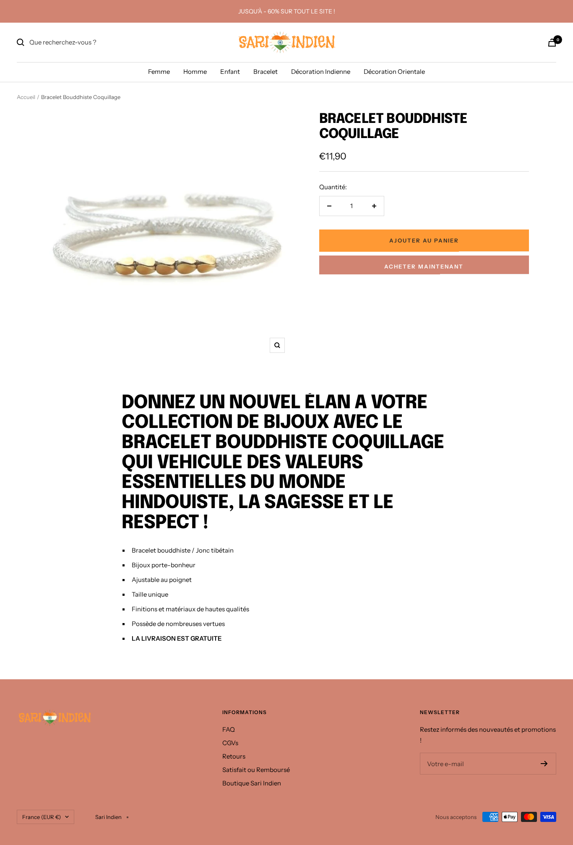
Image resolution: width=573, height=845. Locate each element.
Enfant (230, 72)
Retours (233, 756)
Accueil (26, 97)
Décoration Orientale (394, 72)
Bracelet (265, 72)
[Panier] (552, 43)
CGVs (230, 743)
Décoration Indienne (320, 72)
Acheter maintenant (424, 266)
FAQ (228, 729)
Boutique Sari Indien (251, 783)
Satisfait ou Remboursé (256, 770)
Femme (159, 72)
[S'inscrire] (544, 764)
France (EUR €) (41, 817)
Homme (195, 72)
